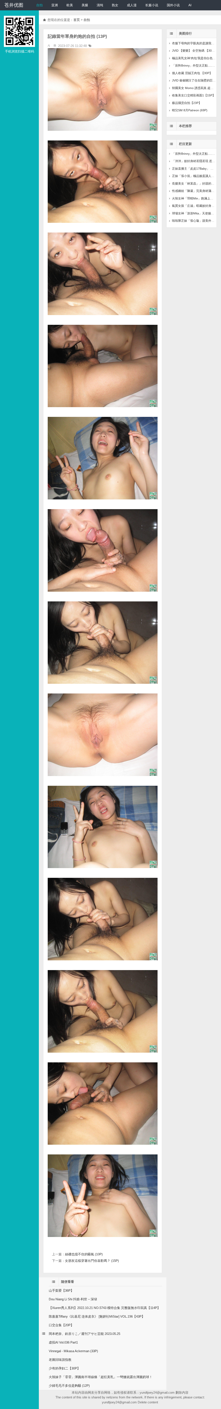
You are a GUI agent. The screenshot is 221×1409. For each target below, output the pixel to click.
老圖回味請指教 (60, 1359)
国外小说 (173, 5)
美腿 (85, 5)
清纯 (100, 5)
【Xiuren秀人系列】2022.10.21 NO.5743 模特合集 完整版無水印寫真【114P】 (104, 1308)
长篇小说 (151, 5)
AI (189, 5)
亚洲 (54, 5)
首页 (76, 20)
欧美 (69, 5)
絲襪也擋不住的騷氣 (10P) (84, 1254)
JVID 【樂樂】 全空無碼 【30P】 (194, 50)
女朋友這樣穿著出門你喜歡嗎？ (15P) (92, 1260)
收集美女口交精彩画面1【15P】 (193, 95)
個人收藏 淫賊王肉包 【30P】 (192, 73)
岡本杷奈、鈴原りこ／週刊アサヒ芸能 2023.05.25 (84, 1334)
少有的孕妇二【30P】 (64, 1368)
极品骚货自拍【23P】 (187, 103)
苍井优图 (13, 5)
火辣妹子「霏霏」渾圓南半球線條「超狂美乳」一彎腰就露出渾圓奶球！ (100, 1377)
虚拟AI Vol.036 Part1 (63, 1342)
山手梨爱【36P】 (61, 1290)
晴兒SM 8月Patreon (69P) (189, 110)
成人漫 (132, 5)
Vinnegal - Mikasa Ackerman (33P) (73, 1351)
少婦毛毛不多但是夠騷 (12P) (69, 1385)
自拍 (39, 5)
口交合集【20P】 (61, 1325)
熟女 (115, 5)
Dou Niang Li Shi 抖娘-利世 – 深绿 (73, 1299)
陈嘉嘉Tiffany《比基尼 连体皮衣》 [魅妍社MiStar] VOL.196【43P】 (97, 1316)
